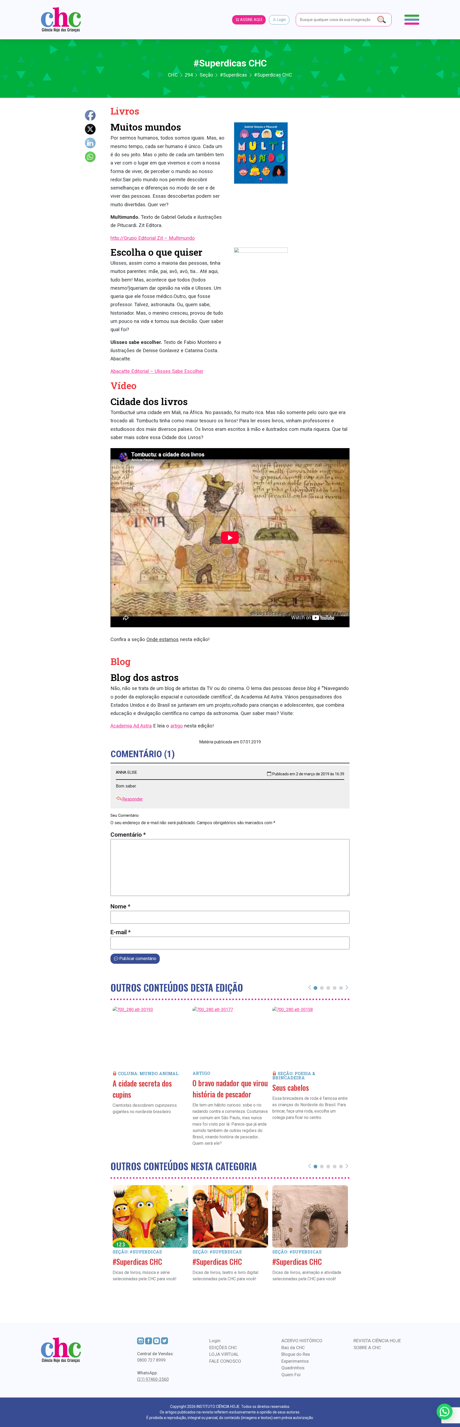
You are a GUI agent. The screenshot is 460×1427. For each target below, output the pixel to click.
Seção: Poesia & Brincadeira (293, 1075)
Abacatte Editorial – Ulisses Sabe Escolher (156, 371)
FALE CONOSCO (225, 1361)
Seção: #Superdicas (137, 1252)
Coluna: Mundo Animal (148, 1073)
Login (281, 20)
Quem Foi (291, 1374)
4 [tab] (334, 987)
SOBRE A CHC (367, 1347)
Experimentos (295, 1361)
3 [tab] (328, 987)
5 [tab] (341, 987)
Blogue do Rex (295, 1354)
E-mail (120, 932)
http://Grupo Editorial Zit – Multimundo (152, 238)
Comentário (128, 834)
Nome (120, 906)
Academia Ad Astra (131, 726)
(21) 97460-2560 (153, 1379)
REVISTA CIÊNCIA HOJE (377, 1340)
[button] (445, 1412)
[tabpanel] (150, 1068)
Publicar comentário (137, 958)
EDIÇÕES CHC (223, 1347)
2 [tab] (322, 987)
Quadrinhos (293, 1367)
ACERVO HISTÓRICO (301, 1340)
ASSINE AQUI (250, 20)
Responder (132, 799)
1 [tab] (315, 987)
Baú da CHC (293, 1347)
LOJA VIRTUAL (224, 1354)
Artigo (201, 1073)
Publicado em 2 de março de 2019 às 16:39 (308, 774)
